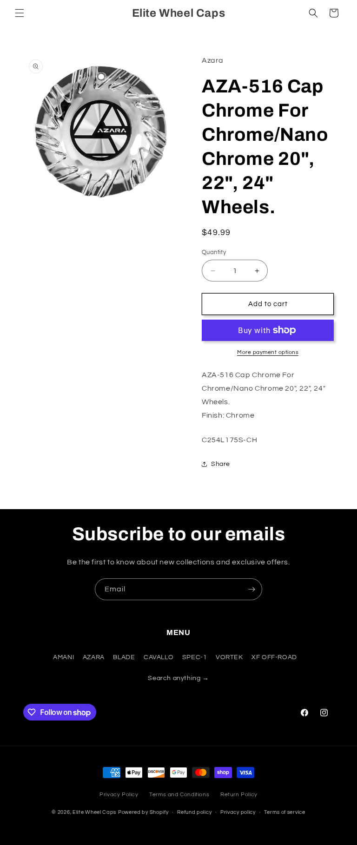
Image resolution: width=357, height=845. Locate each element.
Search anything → (178, 678)
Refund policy (194, 812)
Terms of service (284, 812)
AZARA (94, 657)
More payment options (267, 352)
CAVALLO (158, 657)
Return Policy (239, 795)
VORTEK (229, 657)
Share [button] (220, 464)
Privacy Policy (118, 795)
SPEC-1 (194, 657)
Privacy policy (238, 812)
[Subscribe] (251, 589)
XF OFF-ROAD (274, 657)
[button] (19, 13)
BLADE (124, 657)
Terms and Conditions (179, 795)
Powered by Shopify (143, 812)
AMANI (63, 657)
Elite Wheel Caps (94, 812)
